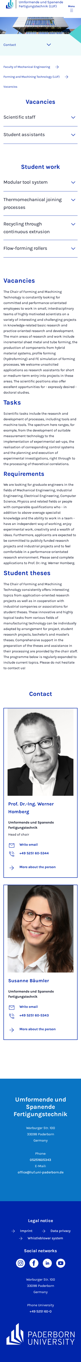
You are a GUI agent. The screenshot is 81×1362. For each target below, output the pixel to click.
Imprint (26, 1231)
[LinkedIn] (47, 1263)
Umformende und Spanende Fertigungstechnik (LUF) (41, 4)
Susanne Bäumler (28, 980)
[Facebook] (33, 1263)
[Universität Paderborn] (40, 1334)
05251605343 (40, 1160)
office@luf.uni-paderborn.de (41, 1172)
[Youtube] (60, 1263)
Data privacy (61, 1231)
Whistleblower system (45, 1238)
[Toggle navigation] (48, 44)
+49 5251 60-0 (41, 1311)
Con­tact (9, 45)
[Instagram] (20, 1263)
